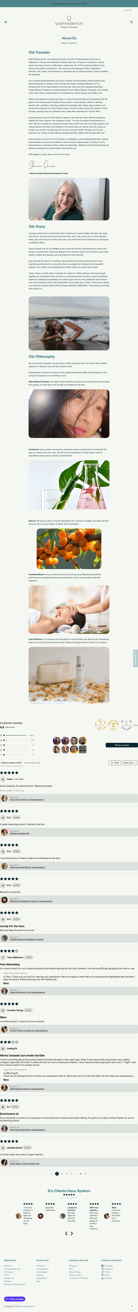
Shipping (73, 1266)
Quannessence (27, 1306)
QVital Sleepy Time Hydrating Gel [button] (24, 1163)
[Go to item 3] (74, 741)
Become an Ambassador (15, 1284)
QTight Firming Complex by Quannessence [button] (29, 1030)
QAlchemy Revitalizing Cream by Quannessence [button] (31, 901)
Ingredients (41, 1278)
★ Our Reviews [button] (135, 658)
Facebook (108, 1266)
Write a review (122, 745)
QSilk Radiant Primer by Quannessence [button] (27, 1089)
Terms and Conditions (78, 1278)
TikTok (107, 1272)
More (136, 725)
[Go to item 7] (74, 749)
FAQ (71, 1269)
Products (8, 1266)
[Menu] (5, 22)
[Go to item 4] (83, 741)
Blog (38, 1281)
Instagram (108, 1269)
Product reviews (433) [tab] (11, 763)
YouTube (108, 1278)
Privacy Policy (75, 1275)
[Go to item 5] (57, 749)
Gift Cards (8, 1272)
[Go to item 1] (57, 741)
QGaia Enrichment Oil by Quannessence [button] (27, 992)
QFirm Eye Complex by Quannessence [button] (27, 799)
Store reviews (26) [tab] (31, 763)
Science (40, 1275)
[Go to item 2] (65, 741)
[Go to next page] (86, 1174)
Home (64, 43)
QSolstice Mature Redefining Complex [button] (26, 939)
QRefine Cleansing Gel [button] (19, 833)
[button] (17, 735)
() (127, 10)
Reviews (7, 1281)
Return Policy (75, 1272)
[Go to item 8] (83, 749)
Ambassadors (43, 1269)
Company (41, 1266)
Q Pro (6, 1275)
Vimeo (107, 1275)
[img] (69, 1194)
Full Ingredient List (12, 1269)
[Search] (131, 22)
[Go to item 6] (65, 749)
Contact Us (9, 1278)
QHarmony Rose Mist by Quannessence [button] (27, 867)
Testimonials (42, 1272)
